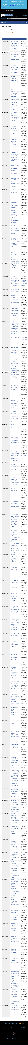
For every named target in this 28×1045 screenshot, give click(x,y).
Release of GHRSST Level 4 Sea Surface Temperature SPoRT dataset (15, 69)
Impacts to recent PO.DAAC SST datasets (15, 191)
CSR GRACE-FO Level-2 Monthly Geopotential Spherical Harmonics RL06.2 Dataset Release (15, 699)
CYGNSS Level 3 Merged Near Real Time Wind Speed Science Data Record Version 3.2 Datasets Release (15, 282)
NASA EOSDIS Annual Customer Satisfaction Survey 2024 (14, 350)
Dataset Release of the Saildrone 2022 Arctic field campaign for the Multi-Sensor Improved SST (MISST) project (15, 624)
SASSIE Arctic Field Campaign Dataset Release (15, 569)
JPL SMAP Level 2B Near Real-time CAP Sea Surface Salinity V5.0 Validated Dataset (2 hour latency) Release (15, 806)
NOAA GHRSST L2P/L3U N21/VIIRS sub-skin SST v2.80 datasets (15, 657)
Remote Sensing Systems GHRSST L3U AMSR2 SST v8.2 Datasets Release (15, 830)
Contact (13, 1029)
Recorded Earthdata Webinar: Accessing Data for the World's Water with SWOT (15, 416)
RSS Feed (3, 1027)
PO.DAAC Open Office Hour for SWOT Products (15, 635)
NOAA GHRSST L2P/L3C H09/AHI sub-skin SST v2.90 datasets (15, 711)
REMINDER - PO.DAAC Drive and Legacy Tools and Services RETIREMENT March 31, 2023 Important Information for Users (15, 996)
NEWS (11, 30)
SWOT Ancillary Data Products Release (15, 387)
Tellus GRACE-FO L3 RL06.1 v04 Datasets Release (15, 1007)
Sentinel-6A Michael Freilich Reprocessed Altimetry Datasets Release (15, 56)
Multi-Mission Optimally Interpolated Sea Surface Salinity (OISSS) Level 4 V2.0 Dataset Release (15, 916)
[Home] (10, 15)
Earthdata (22, 3)
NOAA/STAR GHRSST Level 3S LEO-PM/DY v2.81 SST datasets (15, 597)
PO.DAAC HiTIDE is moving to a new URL (15, 721)
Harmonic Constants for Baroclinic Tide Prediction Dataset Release (15, 299)
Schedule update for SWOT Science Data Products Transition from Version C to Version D (15, 104)
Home (3, 30)
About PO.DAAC (21, 1027)
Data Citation (14, 1027)
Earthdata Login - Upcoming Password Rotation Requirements (15, 584)
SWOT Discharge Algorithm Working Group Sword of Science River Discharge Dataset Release (15, 365)
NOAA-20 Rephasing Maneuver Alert (15, 426)
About (7, 30)
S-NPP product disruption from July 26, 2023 (15, 746)
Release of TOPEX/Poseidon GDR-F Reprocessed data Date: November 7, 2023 (15, 672)
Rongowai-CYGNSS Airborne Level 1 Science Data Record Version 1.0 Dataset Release (15, 481)
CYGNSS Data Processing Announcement (15, 960)
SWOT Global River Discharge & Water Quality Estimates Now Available (15, 45)
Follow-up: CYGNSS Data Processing (14, 950)
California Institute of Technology (9, 11)
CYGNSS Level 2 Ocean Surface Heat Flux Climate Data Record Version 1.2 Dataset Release (15, 819)
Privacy (8, 1027)
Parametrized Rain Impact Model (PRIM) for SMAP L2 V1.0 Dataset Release (15, 609)
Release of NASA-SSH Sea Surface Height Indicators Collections (15, 130)
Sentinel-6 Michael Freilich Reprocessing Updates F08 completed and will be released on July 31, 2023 (15, 762)
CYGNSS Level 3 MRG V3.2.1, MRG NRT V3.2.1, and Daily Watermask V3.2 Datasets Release (15, 256)
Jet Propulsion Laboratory (9, 10)
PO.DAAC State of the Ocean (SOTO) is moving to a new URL (15, 856)
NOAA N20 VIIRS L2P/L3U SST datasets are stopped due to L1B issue (15, 558)
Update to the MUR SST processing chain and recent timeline (15, 927)
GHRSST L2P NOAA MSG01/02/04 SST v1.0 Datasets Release (15, 901)
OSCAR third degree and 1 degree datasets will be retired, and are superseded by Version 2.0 (15, 455)
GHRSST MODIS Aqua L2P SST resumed (15, 291)
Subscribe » (21, 1023)
